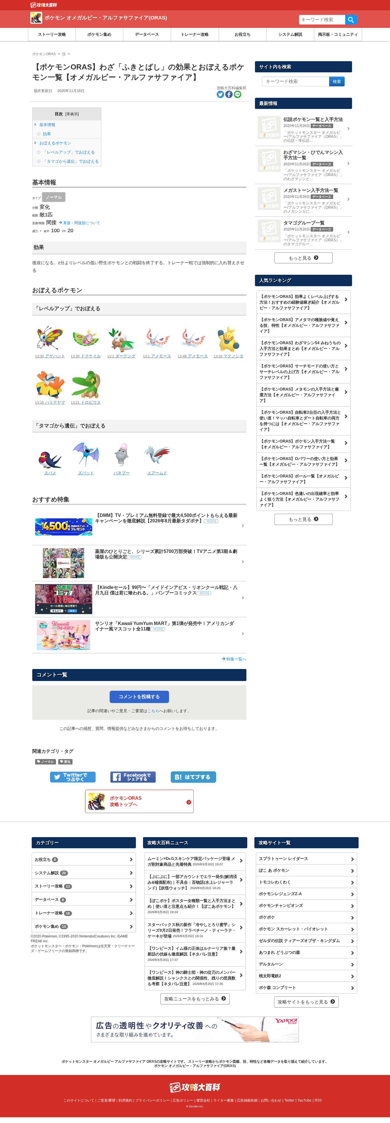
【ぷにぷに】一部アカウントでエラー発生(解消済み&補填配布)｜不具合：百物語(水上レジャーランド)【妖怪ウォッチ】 (192, 882)
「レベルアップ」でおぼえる (68, 152)
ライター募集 (223, 1100)
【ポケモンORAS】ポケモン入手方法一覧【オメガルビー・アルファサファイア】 (297, 444)
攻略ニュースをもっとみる (191, 998)
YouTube (304, 1100)
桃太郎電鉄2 (270, 975)
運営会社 (203, 1100)
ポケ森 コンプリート (277, 987)
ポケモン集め (99, 34)
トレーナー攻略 (195, 34)
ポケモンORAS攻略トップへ (126, 801)
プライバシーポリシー (152, 1100)
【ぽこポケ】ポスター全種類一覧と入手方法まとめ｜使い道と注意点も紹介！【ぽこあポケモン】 (192, 906)
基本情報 (46, 124)
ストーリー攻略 (52, 34)
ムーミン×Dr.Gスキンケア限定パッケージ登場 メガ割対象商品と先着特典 (191, 861)
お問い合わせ (271, 1100)
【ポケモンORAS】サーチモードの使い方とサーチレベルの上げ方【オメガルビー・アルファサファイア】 (299, 372)
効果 (46, 134)
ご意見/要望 (106, 1100)
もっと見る (300, 258)
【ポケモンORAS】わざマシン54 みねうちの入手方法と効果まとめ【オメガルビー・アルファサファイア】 (300, 349)
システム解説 (290, 34)
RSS (318, 1100)
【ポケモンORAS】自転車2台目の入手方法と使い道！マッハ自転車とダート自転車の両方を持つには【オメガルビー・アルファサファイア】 (300, 421)
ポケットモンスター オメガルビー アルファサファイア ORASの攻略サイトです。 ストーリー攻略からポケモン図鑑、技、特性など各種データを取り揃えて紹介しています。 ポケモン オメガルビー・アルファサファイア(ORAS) (195, 1064)
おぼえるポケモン (54, 143)
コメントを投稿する (139, 696)
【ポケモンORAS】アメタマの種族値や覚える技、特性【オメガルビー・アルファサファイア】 (299, 325)
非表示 (72, 114)
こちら (153, 710)
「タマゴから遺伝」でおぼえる (70, 161)
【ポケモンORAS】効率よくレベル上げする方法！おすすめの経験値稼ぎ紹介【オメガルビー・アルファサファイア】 (299, 302)
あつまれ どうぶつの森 (279, 952)
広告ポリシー (183, 1100)
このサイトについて (78, 1100)
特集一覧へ (235, 659)
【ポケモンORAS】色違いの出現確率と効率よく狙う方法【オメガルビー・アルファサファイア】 (299, 499)
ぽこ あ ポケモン (274, 870)
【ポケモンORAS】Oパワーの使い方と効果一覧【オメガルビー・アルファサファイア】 (299, 461)
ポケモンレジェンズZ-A (280, 893)
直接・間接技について (81, 223)
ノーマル (54, 197)
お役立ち (243, 34)
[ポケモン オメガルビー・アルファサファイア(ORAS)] (113, 24)
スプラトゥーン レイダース (283, 858)
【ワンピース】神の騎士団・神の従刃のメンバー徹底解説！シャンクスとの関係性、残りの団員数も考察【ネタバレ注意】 (192, 978)
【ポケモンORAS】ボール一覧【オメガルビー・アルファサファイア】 (299, 479)
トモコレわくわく (275, 882)
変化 (67, 761)
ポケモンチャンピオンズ (281, 905)
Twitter (289, 1100)
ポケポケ (267, 917)
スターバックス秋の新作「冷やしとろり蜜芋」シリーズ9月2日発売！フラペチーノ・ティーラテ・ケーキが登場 (192, 930)
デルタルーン (271, 964)
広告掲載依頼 (247, 1100)
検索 (351, 20)
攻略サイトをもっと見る (303, 1001)
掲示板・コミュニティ (338, 34)
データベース (147, 34)
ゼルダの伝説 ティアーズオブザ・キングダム (299, 940)
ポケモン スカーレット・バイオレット (293, 929)
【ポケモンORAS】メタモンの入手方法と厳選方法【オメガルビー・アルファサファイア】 (299, 395)
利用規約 (125, 1100)
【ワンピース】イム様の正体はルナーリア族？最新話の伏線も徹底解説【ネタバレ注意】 (192, 953)
